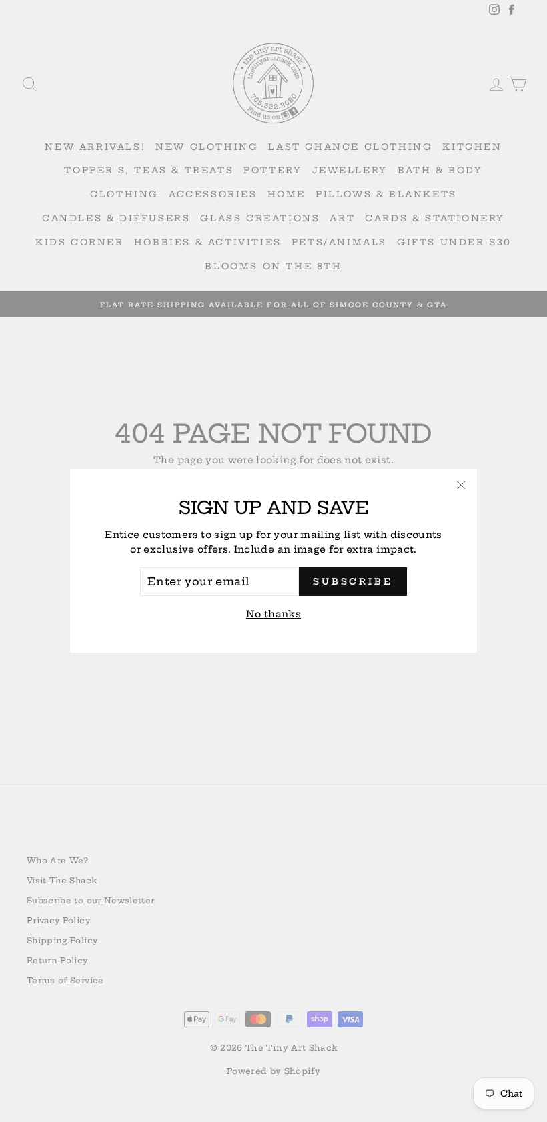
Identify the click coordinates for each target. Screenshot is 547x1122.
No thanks (273, 614)
